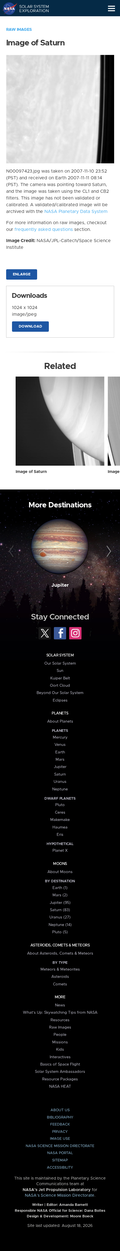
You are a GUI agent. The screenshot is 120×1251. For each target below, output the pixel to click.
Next (107, 551)
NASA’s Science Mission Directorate (59, 1195)
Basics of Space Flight (60, 1064)
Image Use (60, 1139)
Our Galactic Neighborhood (31, 21)
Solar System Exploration (31, 8)
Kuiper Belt (60, 678)
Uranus (60, 782)
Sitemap (60, 1160)
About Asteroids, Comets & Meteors (60, 953)
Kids (60, 1050)
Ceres (60, 812)
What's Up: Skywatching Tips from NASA (60, 1013)
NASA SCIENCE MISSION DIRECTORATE (60, 1146)
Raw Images (19, 30)
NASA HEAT (60, 1086)
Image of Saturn (31, 472)
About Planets (60, 721)
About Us (60, 1110)
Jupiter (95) (60, 903)
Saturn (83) (60, 910)
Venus (60, 745)
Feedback (60, 1124)
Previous (12, 551)
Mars (60, 760)
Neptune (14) (60, 925)
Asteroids (60, 977)
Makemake (60, 820)
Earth (60, 752)
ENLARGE (21, 274)
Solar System (60, 655)
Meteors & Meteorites (60, 969)
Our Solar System (60, 663)
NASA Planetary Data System (75, 211)
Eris (60, 835)
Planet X (60, 851)
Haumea (60, 827)
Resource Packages (60, 1079)
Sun (60, 671)
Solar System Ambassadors (60, 1072)
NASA (7, 8)
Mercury (60, 737)
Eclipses (60, 700)
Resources (60, 1020)
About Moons (60, 872)
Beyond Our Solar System (60, 693)
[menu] (111, 8)
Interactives (60, 1057)
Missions (60, 1042)
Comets (60, 984)
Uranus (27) (60, 917)
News (60, 1005)
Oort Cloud (60, 686)
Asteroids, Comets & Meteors (60, 945)
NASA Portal (60, 1153)
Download (30, 326)
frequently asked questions (44, 229)
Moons (60, 864)
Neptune (60, 789)
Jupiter (60, 585)
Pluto (60, 805)
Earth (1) (60, 888)
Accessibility (60, 1167)
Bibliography (60, 1117)
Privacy (60, 1132)
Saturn (60, 774)
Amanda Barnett (73, 1205)
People (60, 1035)
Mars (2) (60, 895)
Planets (60, 713)
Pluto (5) (60, 932)
